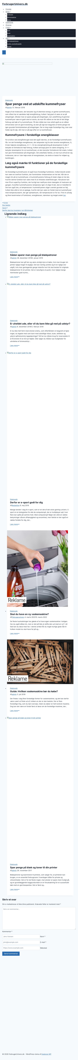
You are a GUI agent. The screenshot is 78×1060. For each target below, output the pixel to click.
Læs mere (14, 277)
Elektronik (9, 22)
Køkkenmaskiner (11, 17)
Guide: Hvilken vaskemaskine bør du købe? (34, 691)
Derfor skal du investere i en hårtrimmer (17, 209)
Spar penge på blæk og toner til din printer (33, 867)
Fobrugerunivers (18, 617)
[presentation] (40, 232)
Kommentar (7, 931)
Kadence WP (46, 1054)
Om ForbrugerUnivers (12, 41)
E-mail (43, 942)
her (64, 195)
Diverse (8, 25)
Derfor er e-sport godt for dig (26, 502)
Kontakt (9, 46)
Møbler (9, 20)
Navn (42, 936)
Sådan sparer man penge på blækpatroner (33, 255)
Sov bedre (6, 204)
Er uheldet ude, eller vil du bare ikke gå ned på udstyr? (40, 323)
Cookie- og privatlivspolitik (14, 44)
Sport (8, 30)
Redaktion (16, 505)
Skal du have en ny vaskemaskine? (29, 614)
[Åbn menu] (4, 52)
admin (9, 107)
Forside (8, 9)
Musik (8, 33)
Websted (43, 948)
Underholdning (11, 36)
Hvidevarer (10, 14)
